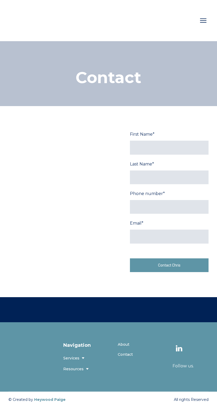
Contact (125, 354)
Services (71, 358)
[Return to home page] (29, 20)
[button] (179, 348)
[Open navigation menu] (203, 20)
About (123, 344)
